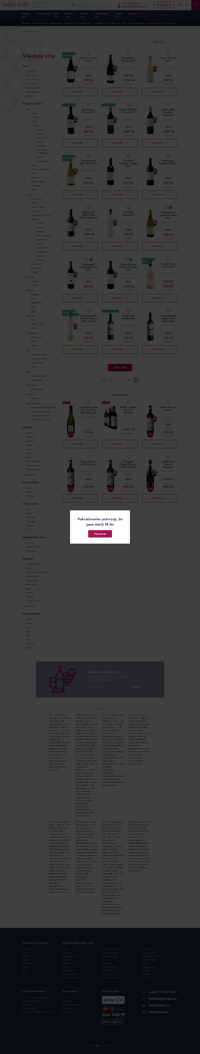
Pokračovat (100, 533)
